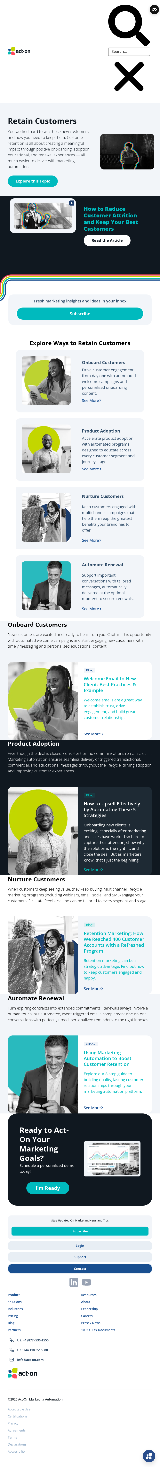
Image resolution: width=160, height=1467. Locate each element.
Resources (89, 1295)
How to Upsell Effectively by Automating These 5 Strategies (112, 809)
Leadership (89, 1309)
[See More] (100, 400)
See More (90, 400)
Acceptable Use (19, 1409)
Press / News (90, 1323)
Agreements (17, 1430)
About (85, 1302)
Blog (11, 1323)
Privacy (13, 1423)
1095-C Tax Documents (98, 1330)
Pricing (13, 1316)
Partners (14, 1330)
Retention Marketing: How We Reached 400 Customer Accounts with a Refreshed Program (114, 942)
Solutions (15, 1302)
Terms (12, 1437)
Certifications (17, 1416)
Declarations (17, 1444)
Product (14, 1295)
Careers (87, 1316)
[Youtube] (86, 1282)
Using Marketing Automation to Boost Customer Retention (108, 1058)
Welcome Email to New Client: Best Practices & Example (110, 684)
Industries (15, 1309)
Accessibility (17, 1451)
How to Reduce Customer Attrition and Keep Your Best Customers (111, 218)
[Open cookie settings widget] (154, 9)
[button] (129, 26)
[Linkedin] (74, 1282)
